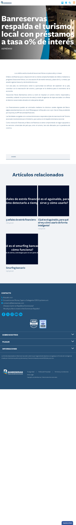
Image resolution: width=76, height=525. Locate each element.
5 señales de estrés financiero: (21, 219)
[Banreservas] (6, 3)
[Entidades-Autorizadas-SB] (34, 324)
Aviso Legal (30, 375)
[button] (70, 3)
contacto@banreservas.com (13, 303)
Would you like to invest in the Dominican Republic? (21, 309)
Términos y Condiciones (62, 372)
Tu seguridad (30, 372)
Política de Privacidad (44, 372)
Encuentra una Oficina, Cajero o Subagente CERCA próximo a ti (25, 300)
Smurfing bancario (15, 267)
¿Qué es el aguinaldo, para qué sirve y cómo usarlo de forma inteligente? (53, 222)
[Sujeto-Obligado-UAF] (43, 324)
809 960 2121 (8, 297)
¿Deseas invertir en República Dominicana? (18, 306)
